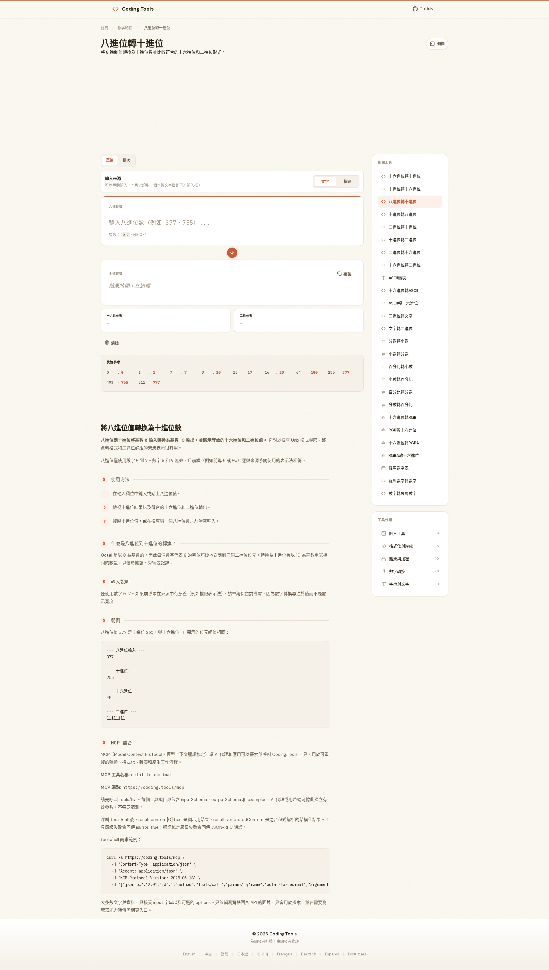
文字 (325, 181)
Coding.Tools (138, 8)
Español (332, 954)
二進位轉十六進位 (405, 252)
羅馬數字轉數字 (403, 480)
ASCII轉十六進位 (403, 303)
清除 (115, 342)
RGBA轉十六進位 (404, 455)
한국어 (262, 954)
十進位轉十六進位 (405, 189)
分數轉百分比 (401, 404)
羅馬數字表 (399, 468)
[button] (232, 253)
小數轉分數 (399, 353)
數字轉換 (125, 27)
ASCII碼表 (397, 277)
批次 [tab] (126, 160)
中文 (208, 954)
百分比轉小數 (401, 366)
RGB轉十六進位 (402, 430)
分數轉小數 (399, 341)
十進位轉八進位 (403, 214)
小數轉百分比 (401, 379)
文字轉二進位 (401, 328)
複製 (347, 273)
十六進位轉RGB (402, 417)
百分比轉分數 (401, 392)
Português (357, 954)
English (189, 954)
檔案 (347, 181)
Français (284, 954)
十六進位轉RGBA (404, 442)
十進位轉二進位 (403, 239)
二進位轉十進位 (403, 227)
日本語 (242, 954)
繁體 (224, 954)
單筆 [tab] (110, 160)
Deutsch (308, 954)
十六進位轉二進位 (405, 265)
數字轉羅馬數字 (403, 493)
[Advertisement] (274, 105)
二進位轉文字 (401, 315)
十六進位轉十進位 (405, 176)
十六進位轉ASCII (403, 290)
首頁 (104, 27)
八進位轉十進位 (403, 201)
